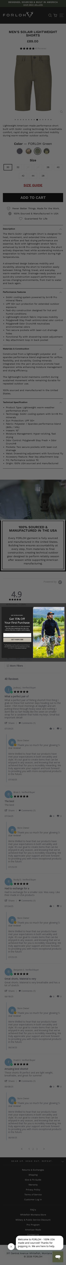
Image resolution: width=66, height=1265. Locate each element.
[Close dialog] (62, 609)
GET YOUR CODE (17, 640)
